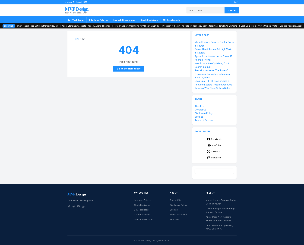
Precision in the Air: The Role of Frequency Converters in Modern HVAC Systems (187, 26)
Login (236, 2)
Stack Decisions (149, 20)
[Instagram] (83, 207)
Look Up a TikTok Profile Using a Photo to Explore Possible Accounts (260, 26)
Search (232, 10)
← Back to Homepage (129, 68)
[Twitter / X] (73, 207)
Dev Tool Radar (75, 20)
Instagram (216, 157)
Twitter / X (216, 151)
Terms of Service (204, 120)
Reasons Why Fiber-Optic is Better (213, 88)
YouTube (216, 145)
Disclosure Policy (204, 113)
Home (76, 39)
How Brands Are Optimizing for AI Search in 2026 (123, 26)
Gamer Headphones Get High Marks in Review (24, 26)
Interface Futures (98, 20)
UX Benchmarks (172, 20)
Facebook (216, 139)
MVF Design (76, 8)
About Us (199, 106)
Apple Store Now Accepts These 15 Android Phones (73, 26)
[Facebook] (68, 207)
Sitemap (199, 116)
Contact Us (200, 109)
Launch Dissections (124, 20)
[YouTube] (78, 207)
